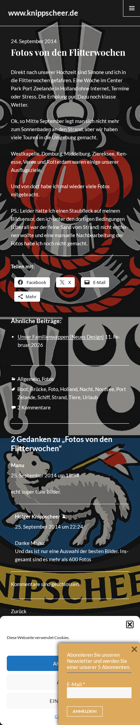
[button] (129, 624)
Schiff (43, 397)
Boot (22, 389)
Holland (68, 389)
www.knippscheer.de (43, 12)
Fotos (48, 379)
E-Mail (76, 684)
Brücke (38, 389)
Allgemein (28, 379)
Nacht (86, 389)
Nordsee (104, 389)
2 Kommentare (34, 407)
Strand (59, 397)
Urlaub (90, 397)
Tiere (75, 397)
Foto (53, 389)
